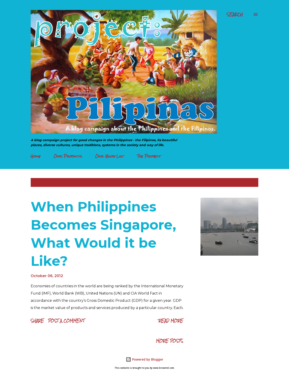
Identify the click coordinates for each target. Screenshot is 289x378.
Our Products (68, 156)
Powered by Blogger (147, 359)
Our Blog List (109, 156)
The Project (149, 156)
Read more (170, 320)
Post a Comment (66, 320)
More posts (169, 341)
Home (36, 156)
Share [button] (37, 320)
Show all (245, 182)
